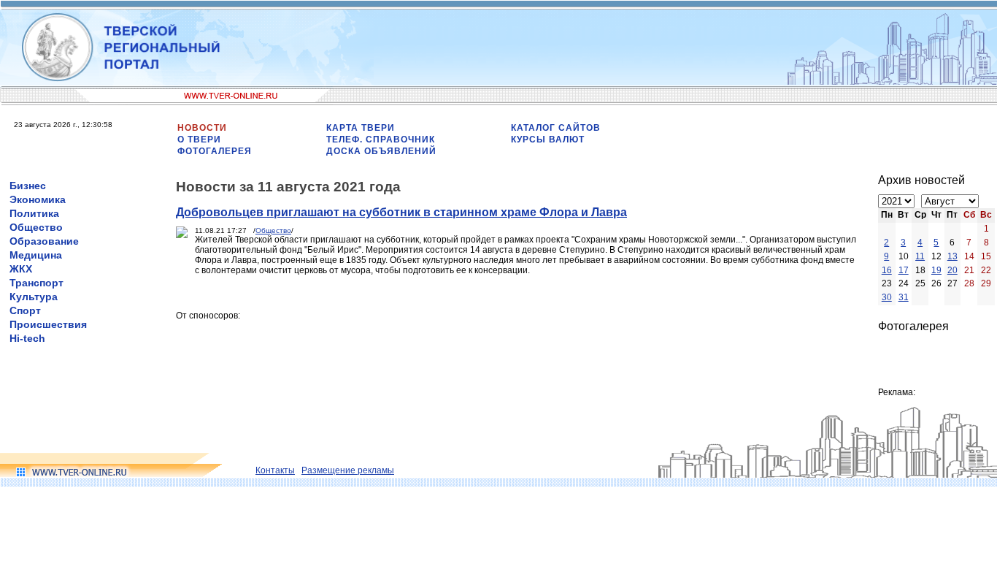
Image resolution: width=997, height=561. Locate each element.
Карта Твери (360, 128)
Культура (33, 296)
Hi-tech (27, 338)
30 (887, 297)
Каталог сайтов (556, 128)
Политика (34, 213)
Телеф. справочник (380, 139)
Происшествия (48, 324)
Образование (44, 241)
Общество (36, 227)
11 (920, 256)
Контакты (275, 470)
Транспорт (36, 283)
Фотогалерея (214, 151)
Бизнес (27, 185)
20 (952, 270)
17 (903, 270)
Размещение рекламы (347, 470)
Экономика (37, 199)
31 (903, 297)
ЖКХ (20, 269)
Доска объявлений (381, 151)
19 (936, 270)
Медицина (35, 255)
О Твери (199, 139)
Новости (202, 128)
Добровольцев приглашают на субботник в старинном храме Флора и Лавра (401, 212)
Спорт (25, 310)
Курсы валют (548, 139)
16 (887, 270)
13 (952, 256)
